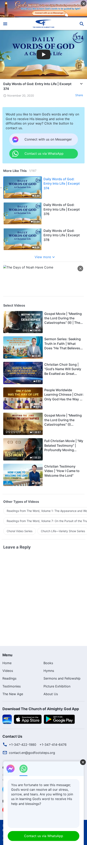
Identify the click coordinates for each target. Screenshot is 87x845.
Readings (9, 678)
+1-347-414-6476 (53, 745)
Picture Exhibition (57, 686)
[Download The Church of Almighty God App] (7, 719)
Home (7, 663)
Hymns (49, 671)
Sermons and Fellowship (62, 678)
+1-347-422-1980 (22, 745)
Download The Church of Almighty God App (40, 709)
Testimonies (11, 686)
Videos (7, 671)
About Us (51, 694)
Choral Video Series (19, 531)
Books (48, 663)
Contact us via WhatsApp (43, 836)
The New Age (12, 694)
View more (43, 257)
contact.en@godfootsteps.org (32, 753)
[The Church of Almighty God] (43, 23)
